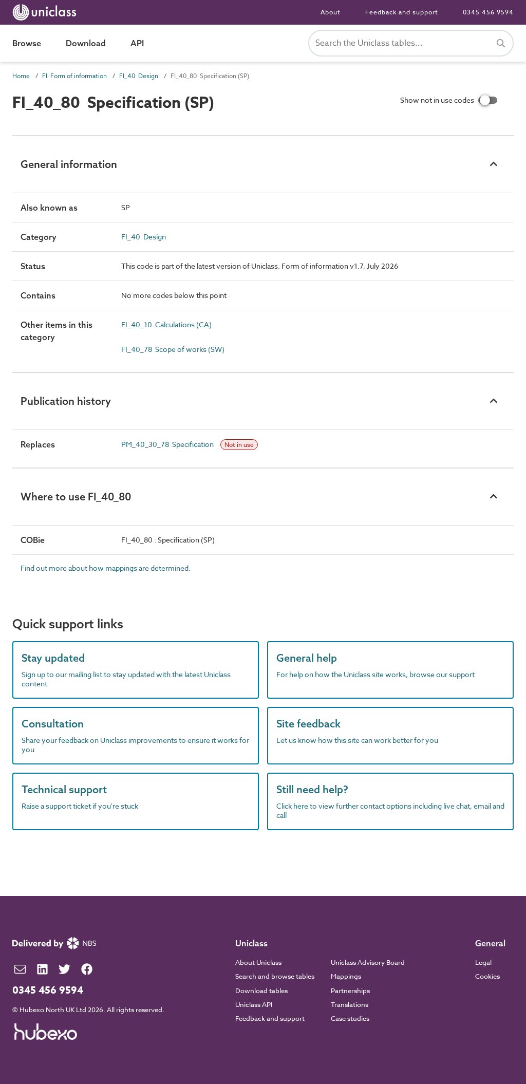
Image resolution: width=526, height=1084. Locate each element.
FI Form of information (74, 75)
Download (86, 43)
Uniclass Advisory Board (368, 962)
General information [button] (69, 164)
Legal (483, 962)
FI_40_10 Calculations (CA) (166, 324)
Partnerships (350, 990)
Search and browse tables (274, 976)
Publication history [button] (66, 401)
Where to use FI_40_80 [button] (76, 496)
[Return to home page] (46, 12)
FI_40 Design (138, 75)
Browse (26, 43)
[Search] (501, 43)
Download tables (261, 990)
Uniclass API (253, 1004)
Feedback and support (401, 12)
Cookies (487, 976)
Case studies (350, 1018)
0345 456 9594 (488, 12)
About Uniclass (258, 962)
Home (21, 75)
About (331, 12)
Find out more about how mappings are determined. (106, 568)
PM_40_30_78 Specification (168, 444)
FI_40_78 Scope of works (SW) (172, 349)
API (137, 43)
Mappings (346, 976)
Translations (349, 1004)
